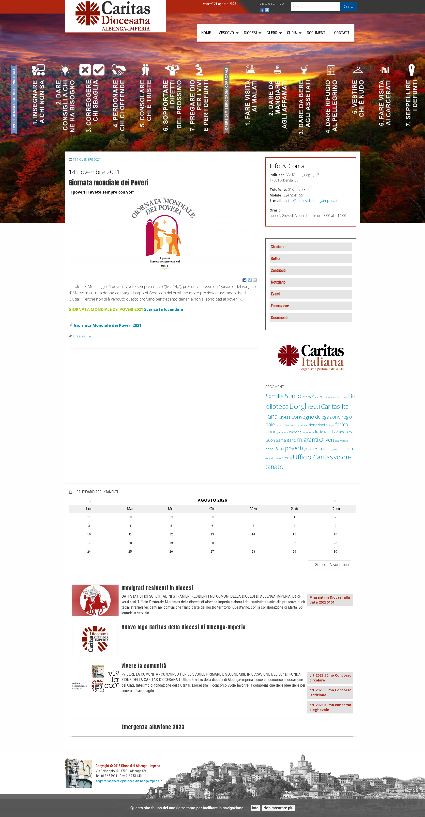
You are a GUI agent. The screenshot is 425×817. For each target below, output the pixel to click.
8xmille (274, 396)
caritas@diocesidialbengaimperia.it (310, 200)
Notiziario (278, 282)
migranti (307, 439)
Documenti (316, 32)
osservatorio (341, 440)
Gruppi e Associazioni (331, 564)
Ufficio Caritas (82, 336)
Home (206, 32)
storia (287, 458)
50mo (293, 396)
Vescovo (226, 32)
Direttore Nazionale (296, 425)
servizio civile (273, 458)
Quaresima (314, 448)
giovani (282, 432)
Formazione (280, 305)
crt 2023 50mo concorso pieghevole (330, 707)
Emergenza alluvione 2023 (152, 727)
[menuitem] (206, 33)
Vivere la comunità (144, 666)
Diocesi (250, 32)
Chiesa (284, 417)
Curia (292, 32)
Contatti (342, 32)
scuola (346, 448)
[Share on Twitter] (250, 280)
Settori (276, 258)
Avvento (319, 396)
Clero (272, 32)
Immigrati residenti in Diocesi (157, 588)
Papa (279, 449)
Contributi (278, 270)
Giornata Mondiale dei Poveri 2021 (107, 325)
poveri (293, 448)
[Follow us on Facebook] (262, 10)
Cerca (348, 6)
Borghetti (304, 406)
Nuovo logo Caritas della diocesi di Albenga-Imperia (183, 627)
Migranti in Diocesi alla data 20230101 (329, 600)
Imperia (295, 431)
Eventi (275, 294)
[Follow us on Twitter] (267, 10)
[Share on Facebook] (244, 280)
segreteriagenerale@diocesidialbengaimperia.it (129, 781)
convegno (302, 416)
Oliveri (326, 439)
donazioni (317, 424)
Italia (319, 432)
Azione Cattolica (337, 397)
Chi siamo (278, 246)
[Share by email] (255, 280)
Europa (330, 425)
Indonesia (308, 432)
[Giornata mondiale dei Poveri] (163, 233)
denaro (280, 425)
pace (269, 448)
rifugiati (333, 449)
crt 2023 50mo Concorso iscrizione (330, 692)
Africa (307, 397)
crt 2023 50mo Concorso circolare (330, 677)
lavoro (327, 432)
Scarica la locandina (163, 309)
